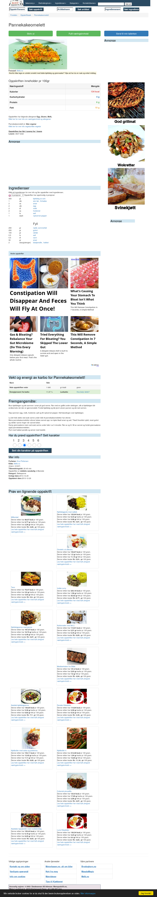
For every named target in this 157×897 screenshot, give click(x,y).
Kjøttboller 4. (62, 750)
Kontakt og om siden (20, 866)
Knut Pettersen (22, 461)
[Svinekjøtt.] (126, 189)
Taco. (13, 587)
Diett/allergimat (44, 3)
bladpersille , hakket (41, 242)
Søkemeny (29, 3)
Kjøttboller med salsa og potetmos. (24, 750)
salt (34, 213)
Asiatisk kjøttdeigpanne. (20, 705)
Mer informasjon (88, 893)
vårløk (35, 232)
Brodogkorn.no (88, 866)
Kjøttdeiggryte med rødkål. (67, 512)
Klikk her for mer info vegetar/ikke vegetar (25, 126)
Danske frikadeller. (64, 705)
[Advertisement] (55, 161)
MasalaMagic (87, 871)
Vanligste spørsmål (19, 871)
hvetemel (36, 211)
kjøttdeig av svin (39, 198)
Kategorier (74, 3)
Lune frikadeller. (63, 830)
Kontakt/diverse (89, 3)
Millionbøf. (15, 517)
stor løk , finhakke (40, 201)
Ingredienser (60, 3)
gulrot (35, 230)
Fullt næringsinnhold (78, 33)
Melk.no (20, 70)
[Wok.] (126, 146)
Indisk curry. (61, 588)
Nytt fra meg (52, 871)
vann (35, 237)
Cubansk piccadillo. (64, 791)
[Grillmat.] (126, 103)
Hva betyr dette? (83, 392)
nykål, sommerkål (40, 228)
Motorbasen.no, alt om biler (59, 866)
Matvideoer (51, 876)
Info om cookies (17, 876)
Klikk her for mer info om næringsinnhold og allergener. (30, 119)
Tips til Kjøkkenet (54, 881)
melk (35, 208)
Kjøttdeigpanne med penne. (22, 627)
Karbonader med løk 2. (66, 625)
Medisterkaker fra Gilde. (66, 666)
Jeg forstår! (146, 893)
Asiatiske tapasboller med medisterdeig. (26, 829)
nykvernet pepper (40, 215)
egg (34, 206)
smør (35, 203)
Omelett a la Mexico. (65, 549)
